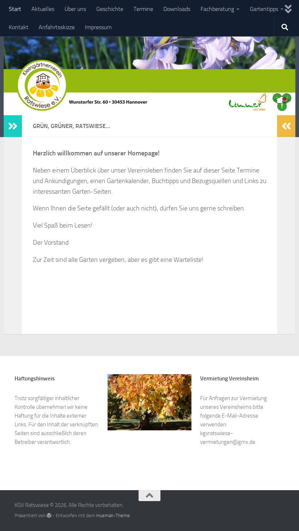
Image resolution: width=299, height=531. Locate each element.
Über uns (75, 8)
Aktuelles (42, 8)
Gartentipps (264, 8)
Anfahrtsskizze (57, 27)
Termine (143, 8)
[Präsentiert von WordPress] (49, 515)
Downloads (176, 8)
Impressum (98, 27)
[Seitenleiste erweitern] (13, 126)
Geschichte (109, 8)
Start (15, 8)
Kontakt (18, 27)
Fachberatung (217, 8)
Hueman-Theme (113, 515)
